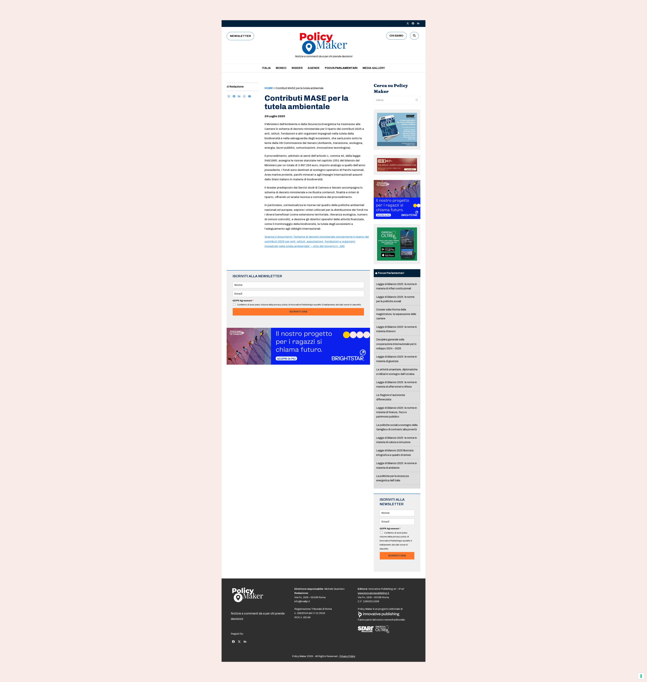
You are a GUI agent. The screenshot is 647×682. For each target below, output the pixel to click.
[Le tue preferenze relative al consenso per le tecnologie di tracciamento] (641, 676)
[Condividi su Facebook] (234, 96)
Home (269, 88)
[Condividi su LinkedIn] (239, 96)
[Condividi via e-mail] (249, 96)
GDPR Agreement (243, 301)
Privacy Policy (347, 656)
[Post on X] (229, 96)
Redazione (236, 86)
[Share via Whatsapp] (244, 96)
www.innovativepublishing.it (373, 593)
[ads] (298, 363)
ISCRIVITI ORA (298, 311)
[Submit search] (417, 100)
